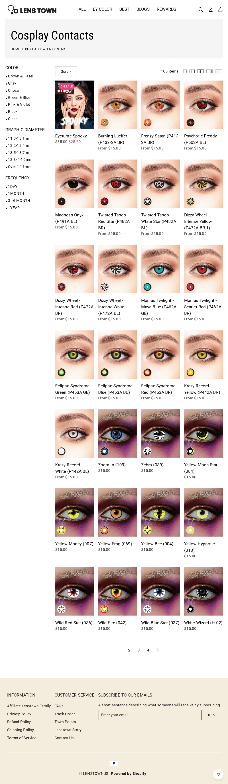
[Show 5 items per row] (210, 71)
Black (13, 111)
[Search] (201, 10)
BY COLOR (102, 9)
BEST (124, 9)
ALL (82, 9)
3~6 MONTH (19, 200)
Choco (13, 90)
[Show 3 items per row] (192, 71)
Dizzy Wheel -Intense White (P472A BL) (111, 307)
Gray (12, 83)
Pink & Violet (19, 104)
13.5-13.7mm (20, 152)
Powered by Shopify (128, 773)
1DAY (12, 186)
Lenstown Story (68, 730)
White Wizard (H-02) (203, 622)
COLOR (12, 67)
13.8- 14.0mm (20, 159)
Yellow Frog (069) (115, 543)
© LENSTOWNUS (93, 773)
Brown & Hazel (20, 76)
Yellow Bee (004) (157, 543)
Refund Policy (19, 722)
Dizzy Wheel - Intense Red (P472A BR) (74, 307)
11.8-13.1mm (20, 138)
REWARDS (166, 9)
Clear (12, 118)
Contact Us (64, 738)
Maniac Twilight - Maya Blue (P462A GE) (159, 307)
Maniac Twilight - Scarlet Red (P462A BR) (202, 307)
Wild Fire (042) (112, 622)
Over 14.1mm (20, 166)
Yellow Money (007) (74, 543)
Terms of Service (21, 738)
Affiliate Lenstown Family (29, 706)
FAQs (59, 706)
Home (15, 49)
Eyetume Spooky (71, 136)
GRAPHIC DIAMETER (25, 129)
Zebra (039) (152, 464)
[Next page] (158, 650)
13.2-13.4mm (20, 145)
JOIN (211, 715)
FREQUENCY (17, 177)
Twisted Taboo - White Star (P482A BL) (158, 221)
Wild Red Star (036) (74, 622)
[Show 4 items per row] (200, 71)
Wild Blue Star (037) (160, 622)
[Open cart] (220, 10)
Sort (64, 71)
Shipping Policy (20, 730)
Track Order (65, 714)
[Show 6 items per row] (219, 71)
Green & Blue (19, 97)
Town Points (65, 722)
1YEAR (14, 207)
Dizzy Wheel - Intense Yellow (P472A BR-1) (198, 221)
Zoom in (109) (112, 464)
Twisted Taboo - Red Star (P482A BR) (114, 221)
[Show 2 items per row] (185, 71)
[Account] (211, 10)
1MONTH (16, 193)
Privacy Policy (19, 714)
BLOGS (143, 9)
